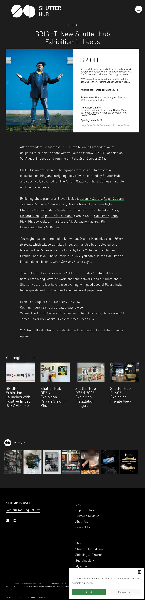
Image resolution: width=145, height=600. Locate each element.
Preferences (124, 592)
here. (99, 289)
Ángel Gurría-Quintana (56, 215)
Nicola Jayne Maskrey (84, 221)
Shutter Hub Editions (89, 548)
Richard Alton (29, 215)
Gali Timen (101, 215)
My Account (83, 565)
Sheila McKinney (47, 226)
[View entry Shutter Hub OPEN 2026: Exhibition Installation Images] (90, 372)
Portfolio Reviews (87, 515)
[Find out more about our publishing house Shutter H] (110, 462)
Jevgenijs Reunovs (33, 203)
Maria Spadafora (59, 209)
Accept (89, 592)
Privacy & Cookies (36, 597)
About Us (81, 521)
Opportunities (84, 509)
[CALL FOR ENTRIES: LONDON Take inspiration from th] (71, 462)
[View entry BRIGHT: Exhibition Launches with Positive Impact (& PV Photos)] (20, 372)
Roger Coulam (114, 198)
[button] (139, 571)
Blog (72, 24)
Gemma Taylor (103, 203)
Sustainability (84, 560)
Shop (78, 542)
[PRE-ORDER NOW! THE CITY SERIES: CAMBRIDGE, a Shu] (52, 462)
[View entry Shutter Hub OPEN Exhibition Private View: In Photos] (55, 372)
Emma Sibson (57, 221)
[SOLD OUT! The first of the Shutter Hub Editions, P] (32, 462)
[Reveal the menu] (138, 9)
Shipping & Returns (89, 554)
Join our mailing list (20, 509)
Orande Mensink (79, 203)
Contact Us (83, 526)
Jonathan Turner (84, 209)
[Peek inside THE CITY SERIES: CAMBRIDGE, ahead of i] (13, 462)
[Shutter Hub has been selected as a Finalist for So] (129, 462)
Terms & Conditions (14, 597)
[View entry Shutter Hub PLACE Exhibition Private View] (124, 372)
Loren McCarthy (91, 198)
